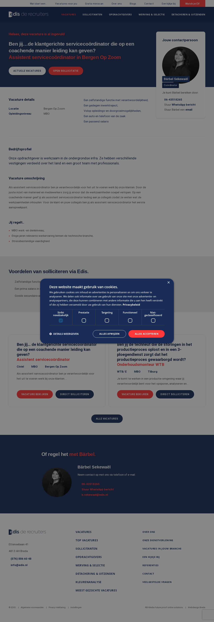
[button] (64, 334)
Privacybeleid (131, 304)
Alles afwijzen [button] (109, 333)
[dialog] (107, 311)
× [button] (168, 282)
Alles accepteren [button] (146, 333)
